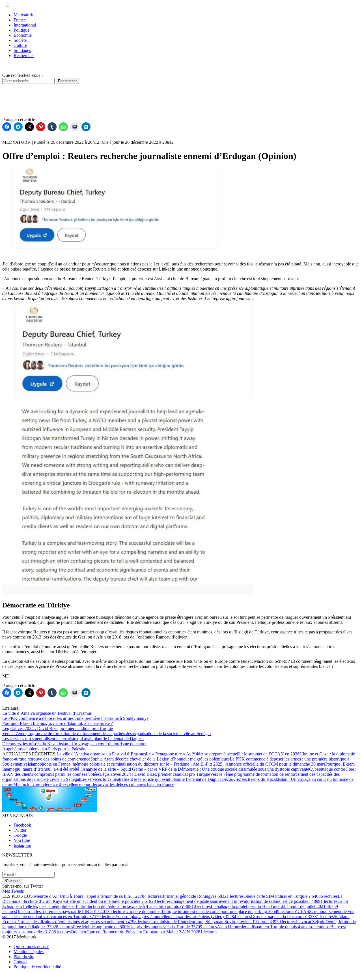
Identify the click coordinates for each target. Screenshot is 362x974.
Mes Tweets (13, 891)
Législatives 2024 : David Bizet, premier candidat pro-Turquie (155, 774)
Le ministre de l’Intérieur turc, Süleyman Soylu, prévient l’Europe (223, 921)
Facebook (22, 825)
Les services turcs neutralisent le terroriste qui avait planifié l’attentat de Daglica (150, 779)
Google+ (21, 835)
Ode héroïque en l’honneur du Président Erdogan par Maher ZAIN (144, 931)
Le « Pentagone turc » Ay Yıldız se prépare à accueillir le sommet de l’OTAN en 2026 (222, 753)
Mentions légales (29, 951)
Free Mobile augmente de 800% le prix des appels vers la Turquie (145, 926)
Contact (20, 961)
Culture (20, 45)
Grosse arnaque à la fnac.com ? (292, 916)
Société (20, 40)
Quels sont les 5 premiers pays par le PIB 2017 (71, 911)
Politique (21, 30)
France (20, 20)
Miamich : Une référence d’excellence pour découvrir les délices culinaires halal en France (93, 784)
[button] (7, 5)
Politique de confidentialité (37, 966)
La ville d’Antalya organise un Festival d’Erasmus (101, 753)
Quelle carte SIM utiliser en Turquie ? (291, 896)
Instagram (22, 845)
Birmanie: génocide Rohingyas (202, 896)
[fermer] (2, 65)
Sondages (22, 50)
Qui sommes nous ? (31, 946)
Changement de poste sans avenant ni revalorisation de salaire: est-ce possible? (254, 901)
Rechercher (24, 55)
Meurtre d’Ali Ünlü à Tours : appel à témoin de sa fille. (97, 896)
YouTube (22, 840)
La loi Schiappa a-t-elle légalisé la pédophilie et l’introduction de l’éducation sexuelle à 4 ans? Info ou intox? (175, 904)
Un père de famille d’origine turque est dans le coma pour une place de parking (210, 911)
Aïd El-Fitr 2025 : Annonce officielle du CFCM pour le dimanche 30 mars (259, 764)
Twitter (20, 830)
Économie (23, 35)
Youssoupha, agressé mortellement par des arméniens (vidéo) (183, 916)
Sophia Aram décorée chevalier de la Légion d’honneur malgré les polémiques (160, 759)
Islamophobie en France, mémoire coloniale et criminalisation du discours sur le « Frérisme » (110, 764)
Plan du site (24, 956)
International (25, 25)
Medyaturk (23, 14)
